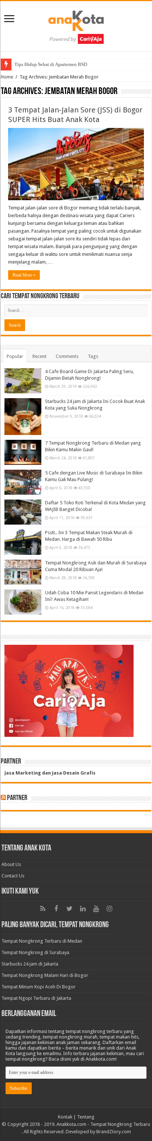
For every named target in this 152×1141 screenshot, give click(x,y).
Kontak (65, 1117)
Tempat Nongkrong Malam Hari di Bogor (44, 975)
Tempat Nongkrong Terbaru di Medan (41, 941)
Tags (93, 356)
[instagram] (109, 909)
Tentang (85, 1117)
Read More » (24, 275)
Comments (67, 356)
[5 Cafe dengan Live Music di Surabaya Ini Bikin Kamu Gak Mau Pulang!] (22, 482)
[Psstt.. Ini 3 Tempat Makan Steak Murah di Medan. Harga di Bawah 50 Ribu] (22, 541)
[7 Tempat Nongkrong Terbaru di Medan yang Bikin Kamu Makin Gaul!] (22, 452)
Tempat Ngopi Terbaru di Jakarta (36, 998)
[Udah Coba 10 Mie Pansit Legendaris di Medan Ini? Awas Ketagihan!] (22, 602)
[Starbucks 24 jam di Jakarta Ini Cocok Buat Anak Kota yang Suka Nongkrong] (22, 416)
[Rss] (43, 909)
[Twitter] (69, 909)
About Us (11, 864)
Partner (17, 798)
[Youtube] (96, 909)
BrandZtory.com (113, 1131)
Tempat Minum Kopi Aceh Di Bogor (38, 986)
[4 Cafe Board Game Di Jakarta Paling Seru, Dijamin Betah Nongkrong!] (22, 380)
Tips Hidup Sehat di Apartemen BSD (50, 64)
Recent (39, 356)
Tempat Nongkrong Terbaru (120, 1124)
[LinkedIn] (83, 909)
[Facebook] (56, 909)
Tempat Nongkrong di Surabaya (35, 952)
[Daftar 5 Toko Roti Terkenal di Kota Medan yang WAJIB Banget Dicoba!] (22, 512)
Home (7, 77)
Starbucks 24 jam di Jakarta (29, 964)
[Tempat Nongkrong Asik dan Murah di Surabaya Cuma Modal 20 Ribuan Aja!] (22, 572)
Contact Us (12, 876)
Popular (15, 356)
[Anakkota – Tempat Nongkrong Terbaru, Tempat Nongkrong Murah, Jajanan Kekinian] (76, 25)
